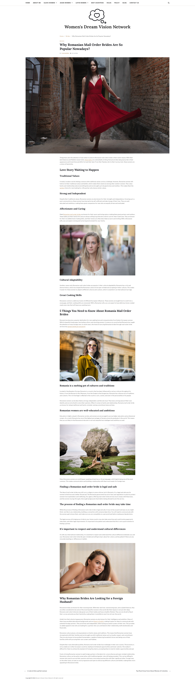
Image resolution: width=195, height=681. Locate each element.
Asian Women (65, 3)
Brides (62, 41)
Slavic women (49, 3)
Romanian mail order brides (72, 214)
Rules (109, 3)
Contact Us (134, 3)
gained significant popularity (76, 326)
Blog (125, 3)
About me (37, 3)
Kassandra (65, 53)
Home (28, 3)
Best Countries (97, 3)
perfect (62, 188)
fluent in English (99, 621)
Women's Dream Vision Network (97, 27)
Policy (117, 3)
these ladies (88, 160)
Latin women (81, 3)
